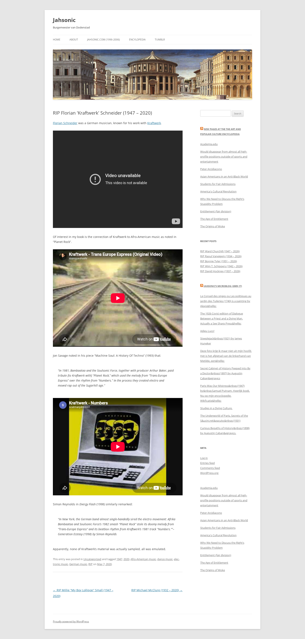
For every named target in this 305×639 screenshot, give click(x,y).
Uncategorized (92, 559)
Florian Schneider (65, 123)
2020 (126, 559)
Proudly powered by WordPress (71, 621)
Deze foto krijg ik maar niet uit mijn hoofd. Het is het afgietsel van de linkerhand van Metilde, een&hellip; (226, 356)
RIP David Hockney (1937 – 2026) (220, 271)
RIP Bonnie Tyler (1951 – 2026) (218, 261)
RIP (90, 564)
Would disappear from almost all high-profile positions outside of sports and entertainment (223, 156)
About (74, 39)
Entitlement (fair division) (215, 211)
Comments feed (210, 468)
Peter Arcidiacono (211, 169)
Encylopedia (137, 39)
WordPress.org (209, 473)
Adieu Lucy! (207, 331)
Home (56, 39)
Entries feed (207, 463)
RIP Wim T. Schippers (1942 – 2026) (221, 266)
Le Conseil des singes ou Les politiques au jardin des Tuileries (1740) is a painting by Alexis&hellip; (225, 301)
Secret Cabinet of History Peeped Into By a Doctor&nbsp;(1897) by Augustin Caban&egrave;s (225, 373)
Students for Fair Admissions (217, 184)
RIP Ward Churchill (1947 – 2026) (220, 251)
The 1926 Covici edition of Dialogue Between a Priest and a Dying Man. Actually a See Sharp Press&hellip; (221, 318)
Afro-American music (143, 559)
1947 (119, 559)
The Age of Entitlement (214, 219)
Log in (204, 458)
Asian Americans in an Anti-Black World (224, 176)
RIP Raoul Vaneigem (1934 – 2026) (221, 256)
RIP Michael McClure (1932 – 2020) (157, 590)
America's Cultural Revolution (218, 191)
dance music (165, 559)
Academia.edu (209, 144)
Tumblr (160, 39)
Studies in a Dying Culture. (216, 408)
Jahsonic (64, 20)
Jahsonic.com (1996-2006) (103, 39)
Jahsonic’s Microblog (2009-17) (223, 286)
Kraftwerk (154, 123)
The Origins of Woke (212, 226)
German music (78, 564)
